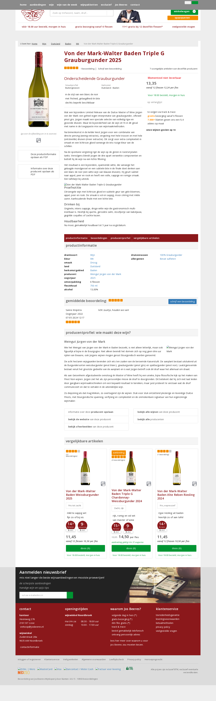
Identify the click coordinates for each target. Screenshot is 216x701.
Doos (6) (85, 548)
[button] (70, 525)
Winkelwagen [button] (184, 11)
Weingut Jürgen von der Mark (105, 274)
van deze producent (89, 419)
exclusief (106, 4)
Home (23, 4)
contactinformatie (29, 646)
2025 (93, 277)
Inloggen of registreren (29, 659)
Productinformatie (77, 238)
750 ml (94, 285)
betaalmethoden (164, 622)
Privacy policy (134, 659)
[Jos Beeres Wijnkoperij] (32, 11)
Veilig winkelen (70, 659)
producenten (151, 419)
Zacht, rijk (119, 508)
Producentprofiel (120, 238)
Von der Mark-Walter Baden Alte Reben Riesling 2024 (176, 494)
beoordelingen (87, 679)
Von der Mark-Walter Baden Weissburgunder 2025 (82, 494)
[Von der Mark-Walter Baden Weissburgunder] (85, 468)
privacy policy (163, 626)
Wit (77, 43)
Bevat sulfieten (168, 258)
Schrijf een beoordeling (109, 68)
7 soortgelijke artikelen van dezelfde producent (173, 68)
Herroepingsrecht (153, 659)
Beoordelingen (99, 238)
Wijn (44, 43)
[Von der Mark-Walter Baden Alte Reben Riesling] (177, 468)
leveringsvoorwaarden (167, 618)
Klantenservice (51, 659)
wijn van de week (67, 4)
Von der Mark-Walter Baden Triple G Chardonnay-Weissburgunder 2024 (127, 495)
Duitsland (55, 43)
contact (135, 4)
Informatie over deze (90, 411)
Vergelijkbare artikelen (146, 238)
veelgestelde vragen (166, 630)
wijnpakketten (89, 4)
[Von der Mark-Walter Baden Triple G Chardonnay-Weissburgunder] (131, 468)
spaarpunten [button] (182, 17)
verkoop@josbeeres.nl (32, 626)
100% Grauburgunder (171, 254)
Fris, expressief (167, 505)
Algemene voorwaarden (94, 659)
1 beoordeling (87, 68)
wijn (51, 4)
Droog (93, 262)
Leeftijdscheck (116, 659)
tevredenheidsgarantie (168, 615)
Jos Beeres (121, 4)
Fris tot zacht (74, 505)
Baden (68, 43)
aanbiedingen (38, 4)
